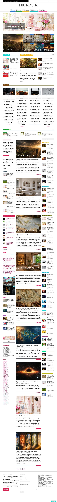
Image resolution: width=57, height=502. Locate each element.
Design (9, 341)
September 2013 (5, 403)
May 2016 (4, 388)
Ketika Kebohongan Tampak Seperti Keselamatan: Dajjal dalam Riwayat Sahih (12, 50)
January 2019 (5, 374)
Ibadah (4, 259)
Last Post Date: (5, 355)
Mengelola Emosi (8, 266)
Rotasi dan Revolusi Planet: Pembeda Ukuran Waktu (50, 285)
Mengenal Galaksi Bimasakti (49, 300)
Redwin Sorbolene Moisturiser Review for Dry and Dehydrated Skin (11, 210)
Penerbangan (12, 267)
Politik (11, 270)
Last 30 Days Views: (6, 351)
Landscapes (5, 132)
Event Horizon (6, 258)
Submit (22, 491)
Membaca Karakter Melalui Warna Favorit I (50, 210)
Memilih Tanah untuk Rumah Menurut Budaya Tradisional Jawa (30, 133)
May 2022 (4, 366)
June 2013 (4, 404)
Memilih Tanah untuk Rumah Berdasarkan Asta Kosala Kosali (10, 222)
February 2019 (5, 373)
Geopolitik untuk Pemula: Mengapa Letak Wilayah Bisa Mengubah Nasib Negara (38, 41)
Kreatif (9, 265)
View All (53, 54)
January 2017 (5, 384)
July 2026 (4, 362)
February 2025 (5, 365)
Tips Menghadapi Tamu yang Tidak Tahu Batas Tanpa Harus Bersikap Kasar (14, 60)
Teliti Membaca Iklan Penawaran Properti (49, 339)
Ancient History (31, 43)
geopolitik (10, 258)
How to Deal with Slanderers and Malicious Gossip (10, 196)
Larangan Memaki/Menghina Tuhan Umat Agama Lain (50, 170)
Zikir (10, 273)
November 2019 (5, 372)
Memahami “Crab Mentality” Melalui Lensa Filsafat (22, 96)
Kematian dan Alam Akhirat (9, 262)
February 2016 (5, 391)
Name (21, 476)
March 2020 (5, 369)
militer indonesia (5, 267)
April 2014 (4, 400)
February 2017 (5, 383)
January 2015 (5, 398)
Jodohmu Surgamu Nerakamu (7, 284)
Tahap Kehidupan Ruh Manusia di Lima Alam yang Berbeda (26, 451)
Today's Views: (5, 348)
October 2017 (5, 380)
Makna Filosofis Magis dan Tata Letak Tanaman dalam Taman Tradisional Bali (47, 133)
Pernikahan (8, 270)
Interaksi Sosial (7, 260)
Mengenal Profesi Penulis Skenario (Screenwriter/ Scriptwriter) (9, 243)
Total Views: (5, 353)
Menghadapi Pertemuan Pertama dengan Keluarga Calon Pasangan (14, 66)
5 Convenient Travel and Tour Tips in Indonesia (10, 180)
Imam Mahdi (7, 259)
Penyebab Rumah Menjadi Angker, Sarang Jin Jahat (45, 477)
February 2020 (5, 370)
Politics (43, 43)
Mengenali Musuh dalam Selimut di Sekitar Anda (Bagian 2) (50, 241)
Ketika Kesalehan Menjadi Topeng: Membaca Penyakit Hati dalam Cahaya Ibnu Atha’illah (47, 59)
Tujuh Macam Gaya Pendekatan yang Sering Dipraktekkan (50, 200)
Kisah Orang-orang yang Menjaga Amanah (50, 368)
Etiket (4, 258)
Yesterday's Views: (6, 349)
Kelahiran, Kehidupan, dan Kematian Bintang (50, 305)
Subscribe (6, 489)
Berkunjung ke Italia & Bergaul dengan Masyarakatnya (50, 394)
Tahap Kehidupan (10, 272)
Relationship (10, 271)
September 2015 (5, 396)
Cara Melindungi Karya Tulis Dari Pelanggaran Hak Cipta (35, 96)
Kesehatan (11, 264)
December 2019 (5, 371)
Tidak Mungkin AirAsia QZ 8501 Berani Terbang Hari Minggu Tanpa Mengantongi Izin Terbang (11, 318)
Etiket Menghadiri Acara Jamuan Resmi (50, 331)
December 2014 (5, 399)
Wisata (8, 273)
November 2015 (5, 394)
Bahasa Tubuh (5, 257)
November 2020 (5, 367)
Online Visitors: (5, 347)
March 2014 (5, 401)
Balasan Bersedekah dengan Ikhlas (49, 358)
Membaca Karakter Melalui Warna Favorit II (50, 205)
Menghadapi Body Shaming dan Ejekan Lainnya (44, 482)
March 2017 (5, 382)
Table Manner (6, 272)
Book (14, 277)
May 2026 (4, 364)
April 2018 (4, 378)
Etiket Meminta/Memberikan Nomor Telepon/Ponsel (14, 72)
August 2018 (5, 377)
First (20, 479)
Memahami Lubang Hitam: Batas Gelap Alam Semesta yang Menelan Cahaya (48, 50)
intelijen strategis (10, 259)
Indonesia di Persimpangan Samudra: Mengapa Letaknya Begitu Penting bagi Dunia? (38, 50)
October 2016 (5, 386)
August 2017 (5, 381)
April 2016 (4, 389)
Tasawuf (5, 273)
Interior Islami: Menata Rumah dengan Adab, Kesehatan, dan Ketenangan (48, 41)
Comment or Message (24, 484)
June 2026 (4, 363)
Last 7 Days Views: (6, 350)
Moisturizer (8, 267)
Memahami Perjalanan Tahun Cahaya (50, 295)
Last (26, 479)
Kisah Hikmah (5, 265)
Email (21, 480)
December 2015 (5, 393)
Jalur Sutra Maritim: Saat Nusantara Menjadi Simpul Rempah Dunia (27, 50)
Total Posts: (5, 354)
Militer (13, 266)
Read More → (8, 124)
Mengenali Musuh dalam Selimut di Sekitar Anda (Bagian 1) (50, 189)
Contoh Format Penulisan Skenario (48, 96)
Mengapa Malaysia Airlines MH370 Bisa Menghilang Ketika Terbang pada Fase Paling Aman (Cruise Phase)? (11, 329)
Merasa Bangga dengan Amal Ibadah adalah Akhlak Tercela (47, 64)
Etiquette (8, 58)
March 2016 (5, 390)
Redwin (7, 271)
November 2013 (5, 402)
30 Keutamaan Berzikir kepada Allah (50, 176)
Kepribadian (6, 264)
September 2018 (5, 376)
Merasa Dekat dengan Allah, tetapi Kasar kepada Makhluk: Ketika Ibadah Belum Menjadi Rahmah (28, 69)
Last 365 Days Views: (6, 352)
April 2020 (4, 368)
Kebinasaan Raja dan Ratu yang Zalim (43, 478)
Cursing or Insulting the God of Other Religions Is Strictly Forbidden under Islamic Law (47, 68)
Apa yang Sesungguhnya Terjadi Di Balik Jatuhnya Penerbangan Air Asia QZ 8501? (10, 323)
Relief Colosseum (5, 293)
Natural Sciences (52, 43)
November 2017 (5, 379)
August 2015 (5, 397)
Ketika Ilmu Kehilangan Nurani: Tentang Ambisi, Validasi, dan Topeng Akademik (9, 96)
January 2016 (5, 392)
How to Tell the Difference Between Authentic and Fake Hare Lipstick (11, 186)
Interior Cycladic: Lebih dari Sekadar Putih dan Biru (28, 41)
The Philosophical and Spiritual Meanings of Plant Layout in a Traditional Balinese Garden (13, 133)
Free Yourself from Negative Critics (10, 191)
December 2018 (5, 375)
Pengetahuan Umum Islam (8, 269)
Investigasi (6, 261)
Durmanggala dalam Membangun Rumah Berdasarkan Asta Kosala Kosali (50, 344)
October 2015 (5, 395)
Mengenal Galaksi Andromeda (49, 280)
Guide (12, 258)
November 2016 (5, 385)
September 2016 (5, 387)
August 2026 (5, 361)
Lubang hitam (11, 265)
